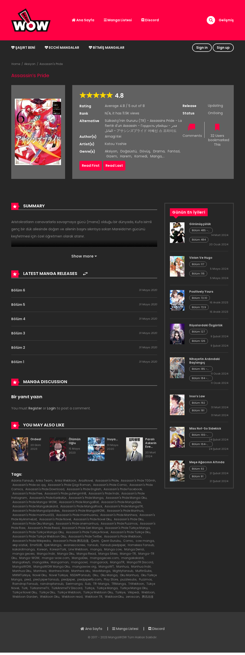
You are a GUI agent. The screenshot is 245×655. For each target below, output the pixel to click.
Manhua (122, 566)
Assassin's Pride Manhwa (118, 515)
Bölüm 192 (198, 403)
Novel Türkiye (58, 575)
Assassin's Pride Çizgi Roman (69, 485)
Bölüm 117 (198, 264)
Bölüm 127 (198, 331)
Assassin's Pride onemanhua (77, 523)
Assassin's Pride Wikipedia (31, 541)
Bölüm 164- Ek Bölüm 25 (200, 444)
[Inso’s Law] (177, 404)
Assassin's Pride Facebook (123, 489)
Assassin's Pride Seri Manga (82, 528)
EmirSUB (36, 545)
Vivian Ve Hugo (200, 258)
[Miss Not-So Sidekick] (177, 437)
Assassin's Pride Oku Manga (32, 523)
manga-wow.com (55, 558)
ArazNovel (85, 480)
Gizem (111, 156)
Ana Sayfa (85, 20)
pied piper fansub (46, 579)
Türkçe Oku (47, 592)
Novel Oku (40, 575)
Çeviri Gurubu (111, 541)
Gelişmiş (226, 20)
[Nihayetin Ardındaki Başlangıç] (177, 367)
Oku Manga (108, 575)
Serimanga (74, 584)
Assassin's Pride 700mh (138, 480)
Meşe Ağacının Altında (206, 462)
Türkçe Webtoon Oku (98, 592)
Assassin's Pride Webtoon (122, 536)
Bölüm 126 (198, 341)
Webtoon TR (93, 597)
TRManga (118, 584)
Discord (151, 20)
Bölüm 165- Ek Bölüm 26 (200, 435)
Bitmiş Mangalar (108, 47)
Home (15, 64)
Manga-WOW (29, 558)
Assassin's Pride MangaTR (124, 506)
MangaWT (106, 566)
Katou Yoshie (116, 143)
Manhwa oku (80, 571)
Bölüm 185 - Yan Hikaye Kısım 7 (199, 369)
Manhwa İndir (59, 571)
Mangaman (60, 562)
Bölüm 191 (198, 410)
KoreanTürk (58, 549)
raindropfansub (51, 584)
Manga (156, 156)
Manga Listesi (119, 20)
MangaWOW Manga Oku (51, 566)
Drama (159, 151)
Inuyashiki (114, 439)
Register (35, 408)
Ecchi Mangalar (63, 47)
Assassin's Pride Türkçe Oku (130, 532)
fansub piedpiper (112, 545)
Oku (95, 575)
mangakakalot (132, 558)
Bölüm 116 (198, 273)
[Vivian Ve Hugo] (177, 266)
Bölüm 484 (199, 240)
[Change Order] (85, 274)
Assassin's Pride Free (27, 493)
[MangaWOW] (30, 19)
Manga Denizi (134, 549)
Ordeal (35, 439)
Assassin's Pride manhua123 (33, 515)
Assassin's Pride (51, 64)
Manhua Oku (21, 571)
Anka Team (44, 480)
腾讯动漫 (147, 597)
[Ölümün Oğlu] (58, 448)
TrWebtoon (136, 584)
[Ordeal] (19, 448)
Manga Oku (65, 554)
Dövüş (145, 151)
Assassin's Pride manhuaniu (77, 515)
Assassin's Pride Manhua (125, 511)
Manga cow (113, 549)
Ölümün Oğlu (75, 441)
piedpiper (68, 579)
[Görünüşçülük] (177, 232)
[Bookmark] (217, 128)
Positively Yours (201, 292)
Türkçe (89, 588)
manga (96, 549)
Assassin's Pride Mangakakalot (35, 506)
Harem (125, 156)
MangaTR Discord (140, 562)
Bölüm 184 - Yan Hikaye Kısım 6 (199, 378)
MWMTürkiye (21, 575)
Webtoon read (72, 597)
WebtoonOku (114, 597)
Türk (25, 588)
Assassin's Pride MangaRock (81, 506)
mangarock (99, 562)
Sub (88, 584)
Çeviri (95, 541)
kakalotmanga (23, 549)
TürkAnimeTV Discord (66, 588)
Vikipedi (133, 592)
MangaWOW (21, 566)
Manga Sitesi (107, 554)
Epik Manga (52, 545)
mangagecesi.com (104, 558)
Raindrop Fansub (25, 584)
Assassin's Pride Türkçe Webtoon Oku (39, 536)
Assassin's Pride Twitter (85, 536)
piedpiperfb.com (89, 579)
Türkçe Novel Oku (24, 592)
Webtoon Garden (25, 597)
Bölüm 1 (17, 362)
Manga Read (86, 554)
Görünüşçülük (200, 224)
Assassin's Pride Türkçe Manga (127, 528)
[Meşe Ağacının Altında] (177, 470)
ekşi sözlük (20, 545)
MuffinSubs (143, 571)
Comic (128, 541)
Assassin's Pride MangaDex (121, 502)
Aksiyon (29, 64)
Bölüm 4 (18, 319)
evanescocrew (74, 545)
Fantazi (174, 151)
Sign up (223, 47)
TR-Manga (101, 584)
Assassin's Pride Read (44, 528)
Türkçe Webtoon (69, 592)
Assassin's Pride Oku (128, 519)
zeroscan (132, 597)
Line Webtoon (78, 549)
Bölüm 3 (18, 333)
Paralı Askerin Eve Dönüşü (151, 444)
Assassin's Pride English (84, 489)
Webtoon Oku (49, 597)
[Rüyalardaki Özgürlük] (177, 333)
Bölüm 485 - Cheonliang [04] (200, 230)
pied (27, 579)
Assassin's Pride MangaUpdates (36, 511)
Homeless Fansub (141, 545)
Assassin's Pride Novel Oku (92, 519)
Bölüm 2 (18, 347)
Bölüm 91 (197, 476)
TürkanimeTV (39, 588)
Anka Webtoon (65, 480)
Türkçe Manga (107, 588)
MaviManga (101, 571)
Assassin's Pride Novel (55, 519)
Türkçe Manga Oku (133, 588)
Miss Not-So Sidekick (205, 428)
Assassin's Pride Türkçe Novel (87, 532)
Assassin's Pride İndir (104, 493)
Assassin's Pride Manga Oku (126, 498)
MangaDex (80, 558)
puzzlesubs (128, 579)
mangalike (40, 562)
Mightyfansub (123, 571)
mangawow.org (84, 566)
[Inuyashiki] (96, 448)
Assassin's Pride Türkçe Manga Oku (38, 532)
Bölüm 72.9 (199, 307)
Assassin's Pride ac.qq (28, 485)
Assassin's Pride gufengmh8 (65, 493)
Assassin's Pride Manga (86, 498)
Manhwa (39, 571)
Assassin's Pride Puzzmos (119, 523)
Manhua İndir (141, 566)
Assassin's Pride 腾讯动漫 (71, 541)
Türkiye (120, 592)
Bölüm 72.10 (199, 298)
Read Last (114, 165)
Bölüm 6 (18, 290)
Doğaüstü (128, 151)
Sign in (202, 47)
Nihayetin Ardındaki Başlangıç (204, 360)
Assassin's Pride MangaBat (79, 502)
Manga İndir (46, 554)
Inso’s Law (197, 396)
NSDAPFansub (80, 575)
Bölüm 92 (198, 469)
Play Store (111, 579)
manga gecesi (23, 554)
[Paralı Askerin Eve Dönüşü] (134, 448)
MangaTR (117, 562)
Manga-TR (128, 554)
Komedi (140, 156)
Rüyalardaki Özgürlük (206, 325)
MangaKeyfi (21, 562)
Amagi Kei (113, 136)
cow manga (145, 541)
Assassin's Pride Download (44, 489)
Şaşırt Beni (25, 47)
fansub (93, 545)
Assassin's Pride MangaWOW (83, 511)
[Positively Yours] (177, 299)
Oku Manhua (129, 575)
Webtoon (148, 592)
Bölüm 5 (18, 304)
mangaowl (79, 562)
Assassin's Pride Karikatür (47, 498)
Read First (91, 165)
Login (51, 408)
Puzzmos (145, 579)
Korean (42, 549)
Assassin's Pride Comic (110, 485)
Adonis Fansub (22, 480)
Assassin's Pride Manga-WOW (34, 502)
